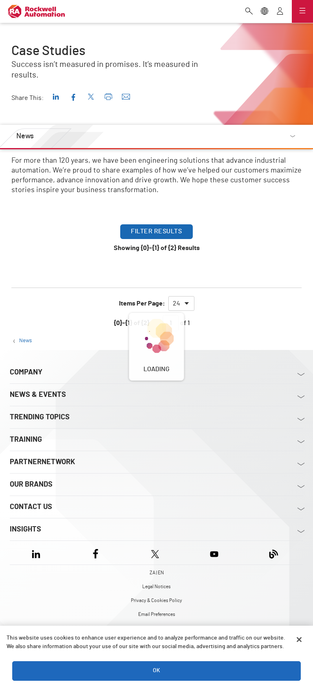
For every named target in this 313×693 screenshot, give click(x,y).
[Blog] (273, 552)
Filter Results (156, 231)
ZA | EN (157, 572)
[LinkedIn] (38, 552)
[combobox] (181, 303)
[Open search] (249, 12)
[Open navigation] (302, 11)
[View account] (280, 12)
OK (156, 670)
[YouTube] (214, 552)
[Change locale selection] (264, 12)
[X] (155, 552)
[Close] (299, 639)
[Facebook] (95, 552)
